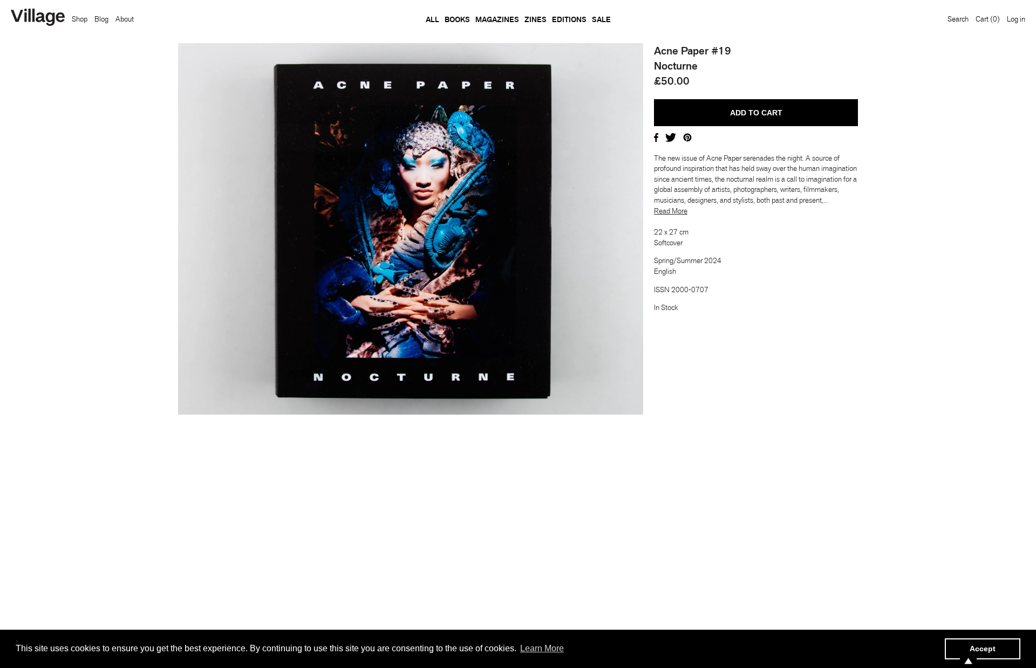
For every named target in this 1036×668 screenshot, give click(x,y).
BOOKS (457, 19)
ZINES (535, 19)
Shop (79, 19)
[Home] (38, 18)
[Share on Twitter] (670, 136)
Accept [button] (983, 648)
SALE (601, 19)
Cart (988, 19)
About (124, 19)
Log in (1016, 19)
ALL (432, 19)
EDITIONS (569, 19)
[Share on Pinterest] (687, 136)
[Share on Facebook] (656, 136)
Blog (101, 19)
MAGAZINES (497, 19)
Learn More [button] (542, 648)
